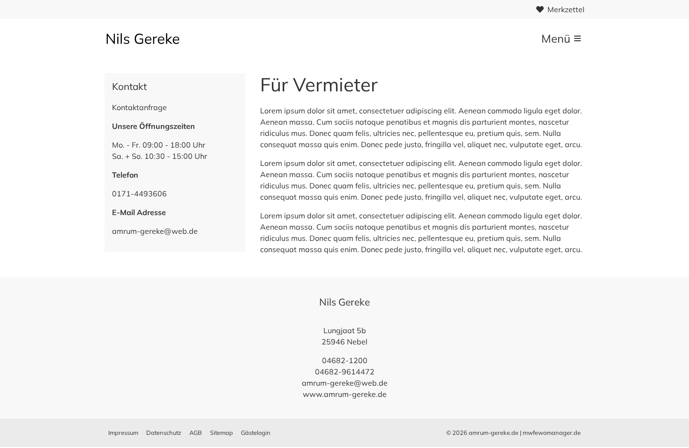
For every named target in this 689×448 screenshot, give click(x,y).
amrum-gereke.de (493, 432)
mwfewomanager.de (552, 432)
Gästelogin (255, 432)
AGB (195, 432)
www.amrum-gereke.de (345, 394)
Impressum (123, 432)
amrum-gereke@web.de (155, 231)
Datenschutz (163, 432)
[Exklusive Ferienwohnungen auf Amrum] (148, 38)
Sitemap (221, 432)
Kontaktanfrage (139, 107)
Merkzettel (565, 9)
